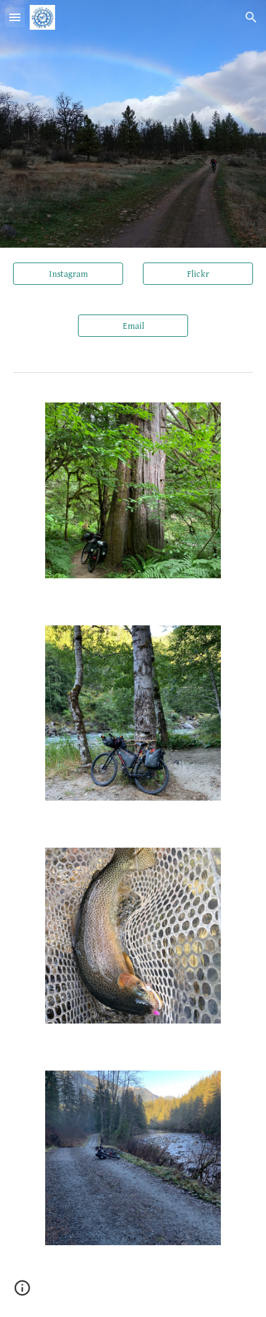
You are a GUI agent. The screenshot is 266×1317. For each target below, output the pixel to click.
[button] (15, 17)
